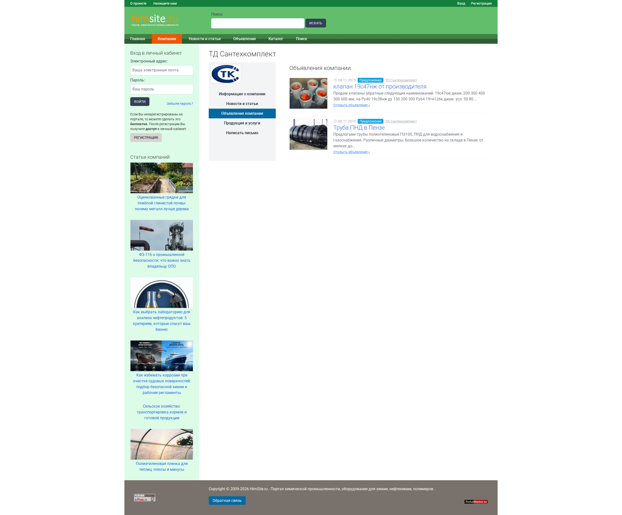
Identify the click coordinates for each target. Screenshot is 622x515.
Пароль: (137, 80)
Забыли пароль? (180, 103)
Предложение (370, 80)
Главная (137, 38)
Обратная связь (227, 500)
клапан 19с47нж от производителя (380, 86)
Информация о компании (242, 94)
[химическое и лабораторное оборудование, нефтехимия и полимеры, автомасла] (164, 20)
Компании (167, 38)
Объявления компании (242, 113)
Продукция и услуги (242, 123)
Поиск (301, 38)
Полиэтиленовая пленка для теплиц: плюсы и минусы (162, 466)
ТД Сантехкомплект (401, 80)
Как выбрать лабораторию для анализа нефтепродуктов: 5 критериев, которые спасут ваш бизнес (161, 321)
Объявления (244, 38)
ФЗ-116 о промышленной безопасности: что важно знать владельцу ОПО (161, 260)
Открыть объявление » (351, 105)
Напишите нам (165, 3)
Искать (315, 23)
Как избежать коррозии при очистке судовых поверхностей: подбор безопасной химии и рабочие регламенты (162, 384)
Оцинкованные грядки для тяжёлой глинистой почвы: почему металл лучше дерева (162, 203)
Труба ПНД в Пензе (359, 127)
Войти (140, 102)
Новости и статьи (205, 38)
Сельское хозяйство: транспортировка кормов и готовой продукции (162, 412)
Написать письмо (242, 133)
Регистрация (481, 3)
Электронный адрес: (149, 61)
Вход (461, 3)
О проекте (138, 3)
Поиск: (217, 14)
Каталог (275, 38)
